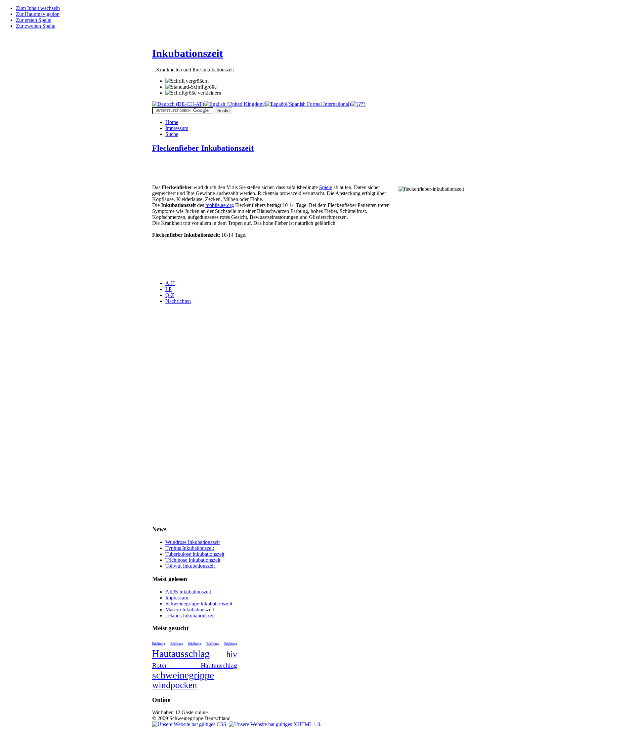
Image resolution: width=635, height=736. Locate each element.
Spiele (325, 187)
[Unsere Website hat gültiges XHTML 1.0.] (275, 724)
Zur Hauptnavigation (38, 14)
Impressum (176, 597)
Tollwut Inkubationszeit (190, 566)
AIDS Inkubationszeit (188, 591)
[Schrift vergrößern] (187, 81)
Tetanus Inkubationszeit (190, 615)
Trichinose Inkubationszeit (192, 560)
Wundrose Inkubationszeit (192, 542)
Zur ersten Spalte (33, 20)
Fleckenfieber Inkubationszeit (203, 148)
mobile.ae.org (219, 205)
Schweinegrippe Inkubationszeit (198, 603)
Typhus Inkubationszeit (189, 548)
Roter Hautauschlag (194, 665)
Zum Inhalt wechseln (38, 8)
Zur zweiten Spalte (35, 26)
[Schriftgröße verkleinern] (193, 93)
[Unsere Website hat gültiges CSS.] (190, 724)
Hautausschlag (181, 653)
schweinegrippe (183, 675)
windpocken (174, 685)
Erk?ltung (158, 643)
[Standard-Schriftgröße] (191, 87)
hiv (231, 654)
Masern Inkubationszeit (189, 609)
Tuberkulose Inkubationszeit (194, 554)
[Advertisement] (229, 169)
